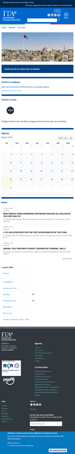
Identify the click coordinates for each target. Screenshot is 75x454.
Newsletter (33, 409)
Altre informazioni (14, 438)
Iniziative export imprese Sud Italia (44, 382)
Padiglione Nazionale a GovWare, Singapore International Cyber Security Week (34, 121)
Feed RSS (4, 421)
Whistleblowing (39, 358)
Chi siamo (37, 348)
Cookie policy (5, 416)
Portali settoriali (39, 374)
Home (4, 27)
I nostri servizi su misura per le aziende (22, 68)
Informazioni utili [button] (9, 300)
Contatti (37, 361)
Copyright (4, 406)
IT (55, 11)
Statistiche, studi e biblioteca (43, 377)
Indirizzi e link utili (10, 288)
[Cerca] (59, 20)
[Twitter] (49, 15)
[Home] (12, 16)
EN (59, 11)
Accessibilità (5, 414)
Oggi (60, 138)
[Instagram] (55, 15)
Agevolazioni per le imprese (42, 385)
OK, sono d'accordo (58, 450)
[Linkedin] (52, 15)
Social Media (8, 282)
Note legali (5, 408)
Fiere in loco (7, 313)
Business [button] (6, 294)
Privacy (4, 411)
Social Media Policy (7, 419)
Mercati (12, 27)
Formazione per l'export (41, 379)
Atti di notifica (39, 356)
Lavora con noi (39, 350)
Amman (6, 273)
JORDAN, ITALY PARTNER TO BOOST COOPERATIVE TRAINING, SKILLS (34, 248)
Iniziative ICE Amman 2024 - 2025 (16, 319)
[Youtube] (58, 15)
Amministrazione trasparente (43, 353)
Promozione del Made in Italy (43, 371)
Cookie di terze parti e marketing (21, 445)
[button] (33, 294)
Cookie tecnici (14, 443)
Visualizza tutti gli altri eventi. (11, 90)
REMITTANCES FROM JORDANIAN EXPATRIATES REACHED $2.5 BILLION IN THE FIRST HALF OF (36, 215)
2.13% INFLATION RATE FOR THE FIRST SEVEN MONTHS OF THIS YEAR (35, 232)
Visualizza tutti (67, 258)
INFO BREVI (7, 307)
